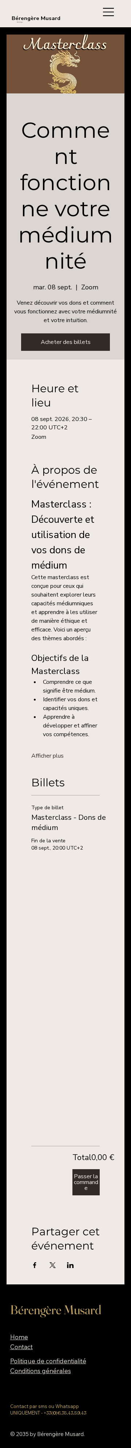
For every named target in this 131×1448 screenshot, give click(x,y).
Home (19, 1337)
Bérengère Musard (36, 18)
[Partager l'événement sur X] (52, 1265)
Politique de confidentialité (48, 1361)
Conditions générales (40, 1371)
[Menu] (107, 12)
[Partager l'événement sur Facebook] (34, 1265)
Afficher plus (47, 756)
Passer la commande (86, 1182)
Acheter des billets (66, 342)
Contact (21, 1347)
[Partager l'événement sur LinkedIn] (70, 1265)
